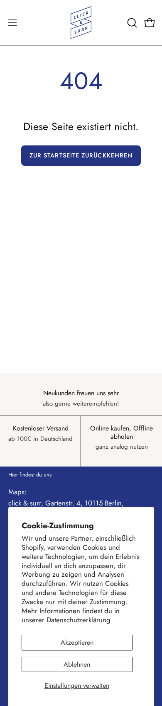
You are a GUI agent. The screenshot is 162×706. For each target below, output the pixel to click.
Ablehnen (77, 664)
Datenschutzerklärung (78, 620)
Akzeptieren (77, 642)
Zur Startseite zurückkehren (81, 155)
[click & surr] (81, 22)
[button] (131, 23)
